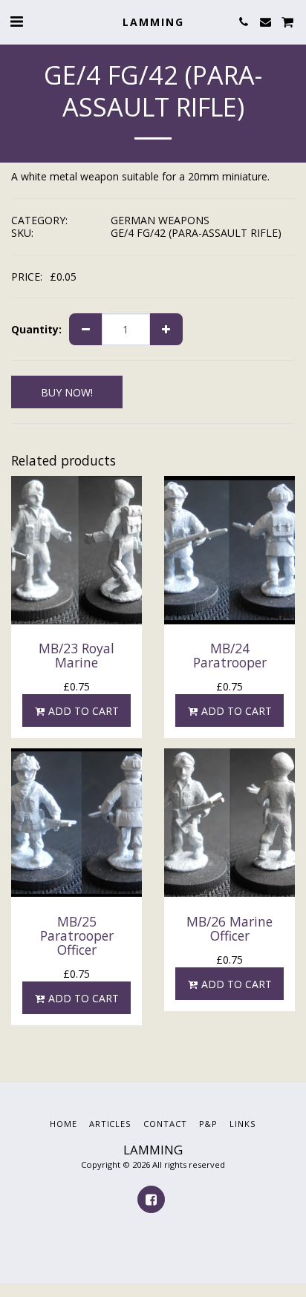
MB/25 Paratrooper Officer (77, 935)
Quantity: (36, 329)
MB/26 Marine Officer (229, 928)
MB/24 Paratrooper (230, 655)
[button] (16, 21)
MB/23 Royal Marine (76, 655)
